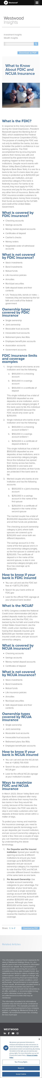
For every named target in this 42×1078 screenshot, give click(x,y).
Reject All (21, 1068)
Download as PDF (28, 52)
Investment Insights (13, 35)
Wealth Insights (11, 38)
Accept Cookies (21, 1074)
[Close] (39, 1039)
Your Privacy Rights (21, 1062)
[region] (21, 1057)
